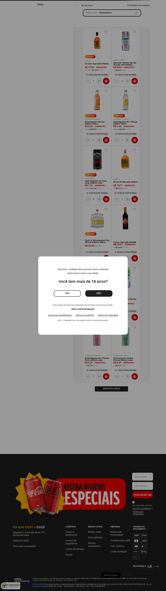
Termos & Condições (85, 315)
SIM (67, 293)
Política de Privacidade (108, 315)
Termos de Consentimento (60, 315)
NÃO (98, 293)
